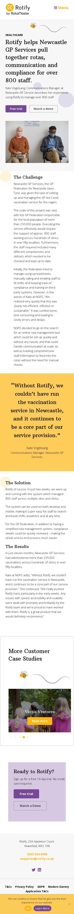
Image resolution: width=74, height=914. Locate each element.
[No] (69, 904)
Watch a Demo (30, 806)
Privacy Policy (24, 886)
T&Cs (8, 886)
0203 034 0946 (37, 854)
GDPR (41, 886)
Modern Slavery (58, 886)
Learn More (42, 908)
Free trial (16, 109)
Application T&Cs (37, 891)
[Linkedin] (39, 869)
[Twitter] (33, 869)
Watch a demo (43, 109)
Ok (28, 908)
